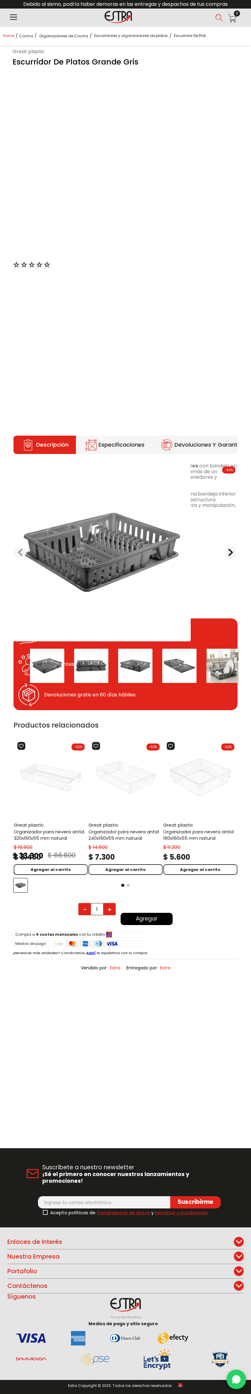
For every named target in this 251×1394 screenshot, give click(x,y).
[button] (13, 17)
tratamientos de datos (123, 1212)
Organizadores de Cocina (63, 36)
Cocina (26, 36)
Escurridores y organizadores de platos (131, 36)
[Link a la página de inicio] (10, 35)
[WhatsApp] (236, 1379)
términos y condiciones (181, 1212)
